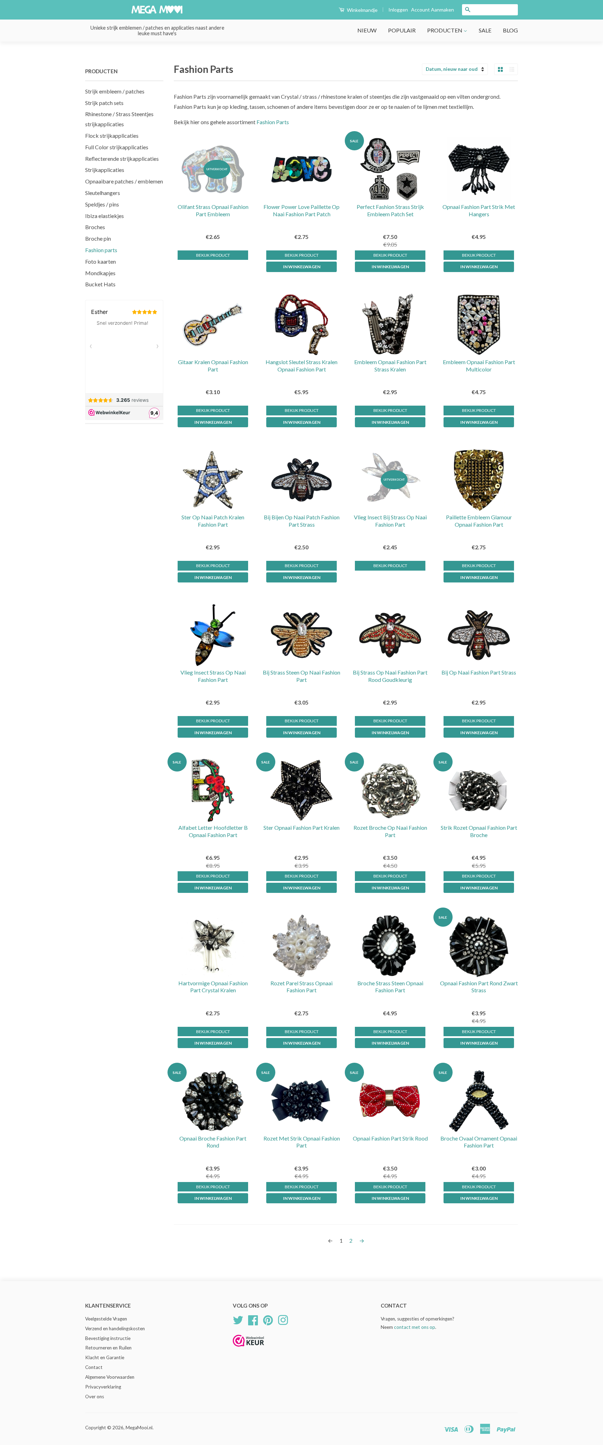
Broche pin (98, 238)
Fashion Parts (272, 122)
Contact (94, 1367)
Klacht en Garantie (104, 1357)
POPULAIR (402, 30)
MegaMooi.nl (139, 1427)
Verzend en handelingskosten (115, 1328)
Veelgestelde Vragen (106, 1319)
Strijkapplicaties (104, 169)
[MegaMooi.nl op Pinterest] (268, 1319)
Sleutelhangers (102, 192)
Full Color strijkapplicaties (116, 147)
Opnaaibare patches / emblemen (124, 181)
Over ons (94, 1396)
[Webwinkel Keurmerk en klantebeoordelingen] (248, 1349)
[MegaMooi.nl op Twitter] (238, 1319)
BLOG (510, 30)
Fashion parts (101, 250)
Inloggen (398, 10)
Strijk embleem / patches (114, 91)
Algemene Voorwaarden (109, 1377)
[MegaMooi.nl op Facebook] (253, 1319)
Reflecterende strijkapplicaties (122, 158)
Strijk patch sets (104, 102)
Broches (95, 227)
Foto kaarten (100, 261)
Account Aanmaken (432, 10)
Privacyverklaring (103, 1387)
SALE (485, 30)
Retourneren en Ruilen (108, 1347)
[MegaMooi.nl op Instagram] (283, 1319)
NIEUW (367, 30)
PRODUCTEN (445, 30)
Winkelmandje (362, 10)
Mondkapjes (100, 273)
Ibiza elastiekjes (104, 215)
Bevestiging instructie (108, 1338)
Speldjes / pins (102, 204)
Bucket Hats (100, 284)
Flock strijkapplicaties (112, 135)
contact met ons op (414, 1327)
